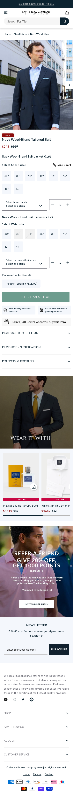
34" (30, 233)
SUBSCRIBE (59, 649)
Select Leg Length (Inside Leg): (21, 260)
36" (6, 176)
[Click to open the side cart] (67, 13)
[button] (69, 85)
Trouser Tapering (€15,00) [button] (21, 283)
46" (65, 176)
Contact (49, 774)
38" (18, 176)
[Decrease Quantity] (52, 204)
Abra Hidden (20, 34)
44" (53, 176)
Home (26, 774)
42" (42, 176)
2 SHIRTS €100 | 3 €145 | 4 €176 (36, 4)
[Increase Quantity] (68, 204)
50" (18, 188)
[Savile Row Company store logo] (36, 12)
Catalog (37, 774)
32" (18, 233)
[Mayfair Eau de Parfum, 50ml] (21, 475)
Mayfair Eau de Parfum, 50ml (20, 505)
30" (6, 233)
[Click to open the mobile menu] (6, 13)
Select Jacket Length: (16, 202)
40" (30, 176)
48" (6, 188)
